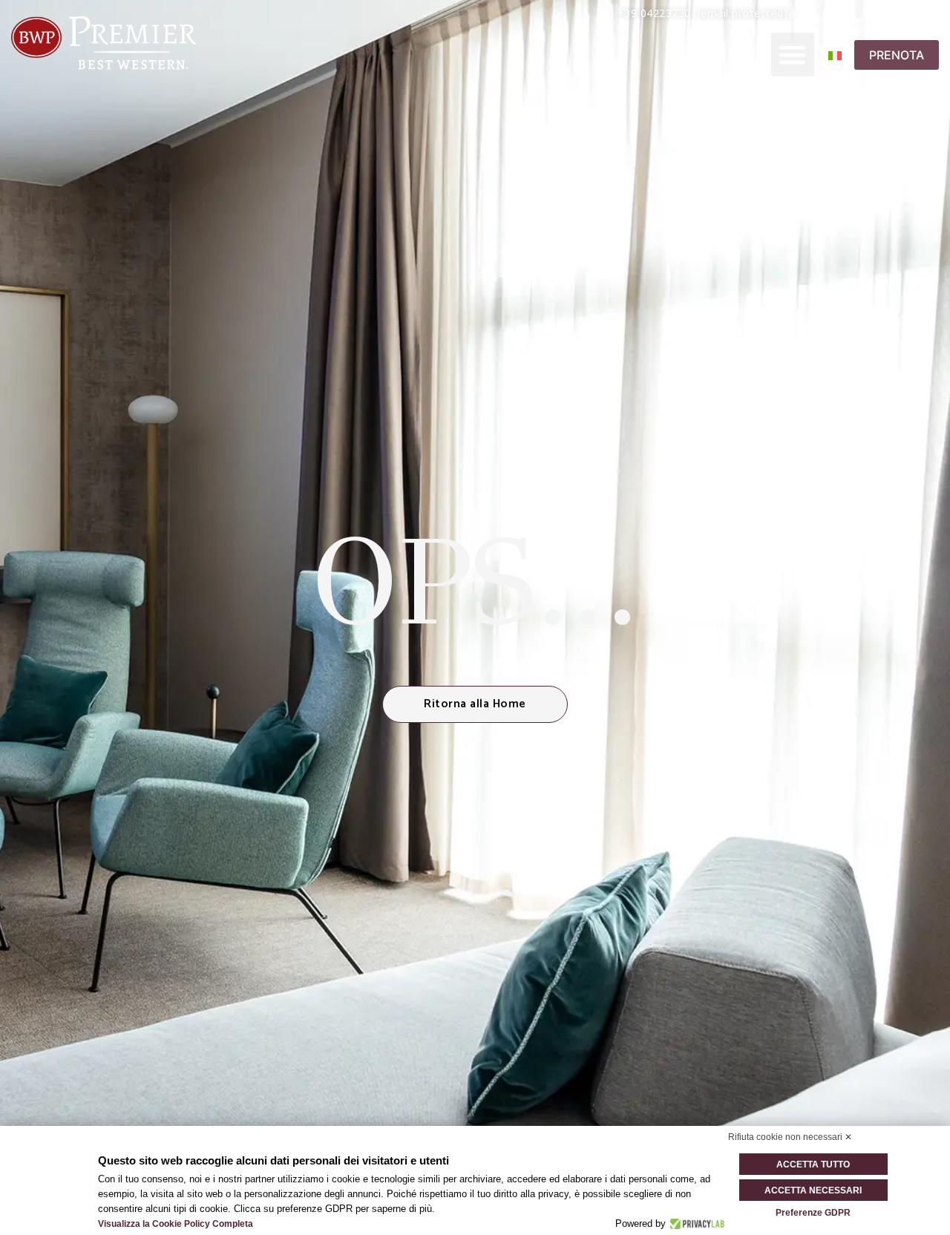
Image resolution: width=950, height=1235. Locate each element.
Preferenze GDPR (813, 1213)
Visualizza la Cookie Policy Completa (175, 1224)
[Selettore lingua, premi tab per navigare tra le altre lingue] (843, 55)
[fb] (826, 12)
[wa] (896, 12)
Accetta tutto (813, 1164)
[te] (919, 12)
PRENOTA (896, 55)
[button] (793, 54)
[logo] (104, 43)
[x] (802, 12)
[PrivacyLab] (695, 1223)
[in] (873, 12)
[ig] (849, 12)
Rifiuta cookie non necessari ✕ (790, 1137)
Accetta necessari (813, 1190)
